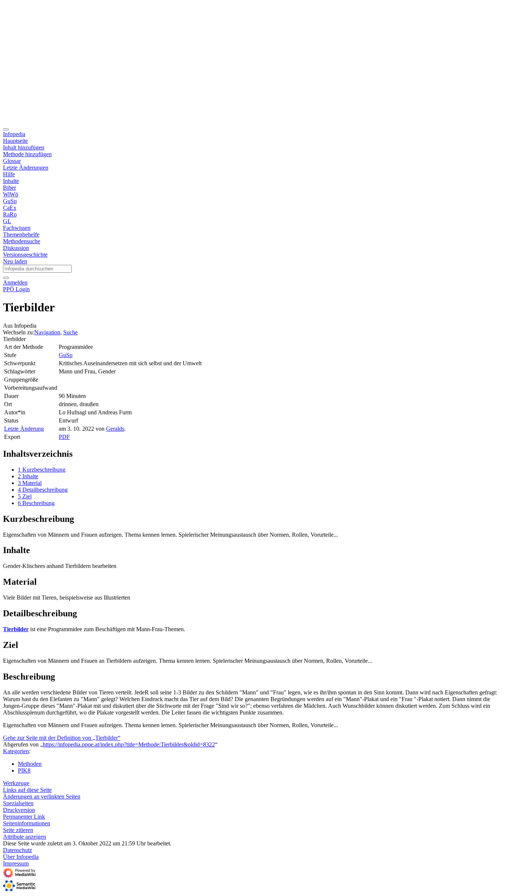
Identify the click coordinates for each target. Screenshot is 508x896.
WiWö (10, 194)
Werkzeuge (16, 783)
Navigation (47, 332)
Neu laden (15, 261)
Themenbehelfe (21, 234)
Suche (70, 332)
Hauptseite (15, 141)
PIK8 (24, 770)
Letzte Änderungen (25, 167)
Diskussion (16, 248)
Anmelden (15, 282)
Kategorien (16, 751)
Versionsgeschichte (25, 254)
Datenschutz (17, 850)
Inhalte (11, 181)
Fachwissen (16, 228)
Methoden (30, 764)
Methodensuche (21, 241)
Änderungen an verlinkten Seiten (41, 796)
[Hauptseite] (204, 121)
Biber (9, 187)
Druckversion (19, 810)
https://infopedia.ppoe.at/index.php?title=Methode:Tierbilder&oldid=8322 (129, 744)
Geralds (115, 428)
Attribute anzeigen (24, 837)
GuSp (10, 201)
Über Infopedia (21, 857)
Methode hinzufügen (27, 154)
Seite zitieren (18, 830)
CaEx (9, 208)
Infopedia (14, 134)
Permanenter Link (24, 816)
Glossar (12, 161)
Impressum (16, 863)
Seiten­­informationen (26, 823)
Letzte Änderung (24, 428)
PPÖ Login (16, 289)
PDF (64, 437)
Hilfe (9, 174)
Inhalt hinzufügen (23, 147)
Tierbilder (16, 629)
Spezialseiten (18, 803)
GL (7, 221)
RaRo (10, 214)
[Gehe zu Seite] (6, 278)
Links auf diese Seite (27, 790)
